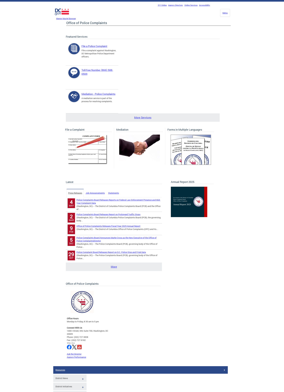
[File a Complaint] (88, 164)
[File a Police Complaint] (74, 51)
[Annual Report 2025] (189, 216)
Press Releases (75, 193)
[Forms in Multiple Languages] (191, 164)
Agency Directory (175, 5)
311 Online (162, 5)
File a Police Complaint (94, 46)
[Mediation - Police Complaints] (74, 99)
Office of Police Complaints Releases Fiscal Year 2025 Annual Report (108, 226)
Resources (60, 370)
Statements (113, 193)
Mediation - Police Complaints (98, 94)
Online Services (191, 5)
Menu (225, 13)
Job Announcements (95, 193)
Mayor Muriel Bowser (66, 18)
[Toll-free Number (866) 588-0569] (74, 75)
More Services (142, 117)
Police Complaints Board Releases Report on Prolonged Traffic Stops (108, 214)
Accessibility (204, 5)
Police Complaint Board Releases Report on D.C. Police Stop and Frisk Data (111, 252)
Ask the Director (74, 354)
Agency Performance (76, 357)
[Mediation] (139, 160)
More (114, 266)
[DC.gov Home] (61, 16)
